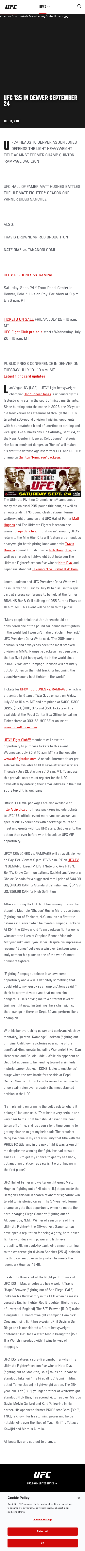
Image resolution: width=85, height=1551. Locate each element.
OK (42, 1543)
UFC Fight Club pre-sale (23, 332)
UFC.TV (73, 860)
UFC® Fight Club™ (17, 740)
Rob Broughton (60, 550)
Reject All (42, 1531)
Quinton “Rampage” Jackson (39, 458)
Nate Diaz (65, 563)
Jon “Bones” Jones (37, 394)
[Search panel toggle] (79, 6)
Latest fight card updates (24, 376)
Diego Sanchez (25, 531)
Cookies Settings (42, 1520)
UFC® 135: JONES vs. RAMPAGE (30, 275)
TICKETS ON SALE (19, 319)
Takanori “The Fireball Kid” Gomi (55, 569)
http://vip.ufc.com (17, 810)
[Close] (78, 1498)
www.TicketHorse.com (20, 727)
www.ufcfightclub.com (20, 759)
